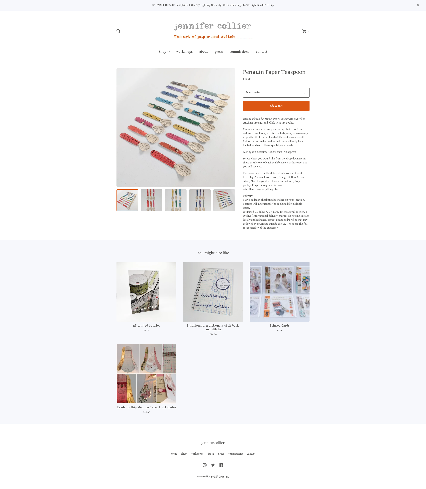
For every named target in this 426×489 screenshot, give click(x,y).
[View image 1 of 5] (127, 200)
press (219, 52)
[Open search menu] (118, 31)
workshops (184, 52)
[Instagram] (204, 465)
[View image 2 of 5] (151, 200)
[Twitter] (213, 465)
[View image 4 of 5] (200, 200)
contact (261, 52)
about (203, 52)
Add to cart (276, 105)
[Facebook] (221, 465)
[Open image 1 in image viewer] (175, 127)
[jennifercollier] (213, 31)
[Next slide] (230, 128)
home (174, 453)
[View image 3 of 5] (176, 200)
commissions (239, 52)
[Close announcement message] (418, 5)
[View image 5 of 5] (224, 200)
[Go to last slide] (121, 128)
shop (184, 453)
